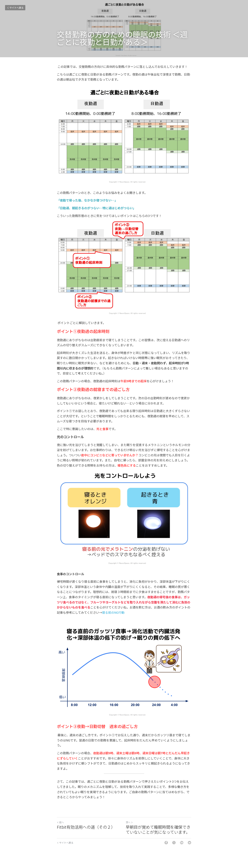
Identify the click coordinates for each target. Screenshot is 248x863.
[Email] (189, 842)
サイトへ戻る (16, 7)
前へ (61, 822)
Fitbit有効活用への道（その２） (86, 827)
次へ (128, 822)
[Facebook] (166, 842)
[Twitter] (174, 842)
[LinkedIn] (181, 842)
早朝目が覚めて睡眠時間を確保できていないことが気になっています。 (158, 829)
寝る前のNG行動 (113, 612)
